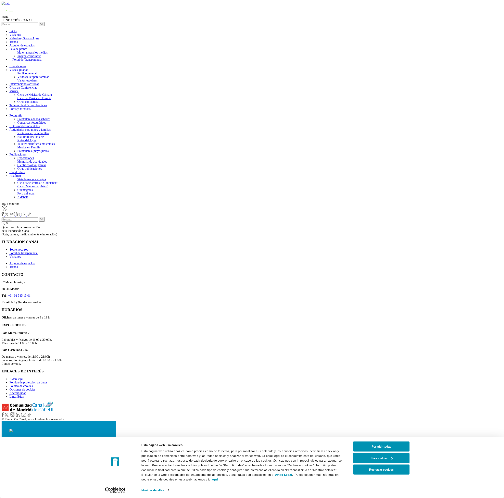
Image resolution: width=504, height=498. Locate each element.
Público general (27, 73)
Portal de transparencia (23, 253)
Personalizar (379, 458)
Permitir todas (381, 446)
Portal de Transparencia (27, 59)
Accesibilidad (17, 393)
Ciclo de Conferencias (23, 87)
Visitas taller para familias (33, 77)
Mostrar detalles (152, 490)
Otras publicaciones (29, 168)
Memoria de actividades (32, 161)
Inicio (13, 31)
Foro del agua (25, 193)
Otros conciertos (27, 101)
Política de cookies (21, 386)
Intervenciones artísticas (24, 84)
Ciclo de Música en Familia (34, 98)
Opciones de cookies (22, 389)
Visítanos (15, 34)
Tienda (13, 42)
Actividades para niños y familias (30, 129)
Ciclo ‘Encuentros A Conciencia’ (37, 182)
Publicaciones (18, 154)
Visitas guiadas (18, 69)
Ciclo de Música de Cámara (34, 94)
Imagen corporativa (29, 56)
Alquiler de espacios (22, 45)
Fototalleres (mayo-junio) (33, 151)
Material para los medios (32, 52)
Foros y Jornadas (20, 108)
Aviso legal (16, 378)
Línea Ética (16, 396)
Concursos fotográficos (31, 122)
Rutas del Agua (26, 140)
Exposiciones (17, 66)
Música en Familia (28, 147)
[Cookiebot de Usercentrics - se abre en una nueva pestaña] (115, 490)
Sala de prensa (18, 49)
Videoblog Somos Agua (24, 38)
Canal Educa (17, 172)
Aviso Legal (283, 474)
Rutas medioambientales (24, 126)
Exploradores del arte (30, 136)
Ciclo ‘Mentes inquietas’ (32, 186)
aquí (214, 479)
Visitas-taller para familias (33, 133)
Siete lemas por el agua (31, 179)
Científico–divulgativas (31, 165)
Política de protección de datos (28, 382)
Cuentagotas (25, 190)
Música (14, 91)
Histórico (15, 175)
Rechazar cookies (381, 469)
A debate (22, 197)
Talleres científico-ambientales (28, 105)
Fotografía (15, 115)
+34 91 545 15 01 (19, 295)
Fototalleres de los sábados (33, 119)
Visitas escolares (27, 80)
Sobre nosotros (18, 249)
